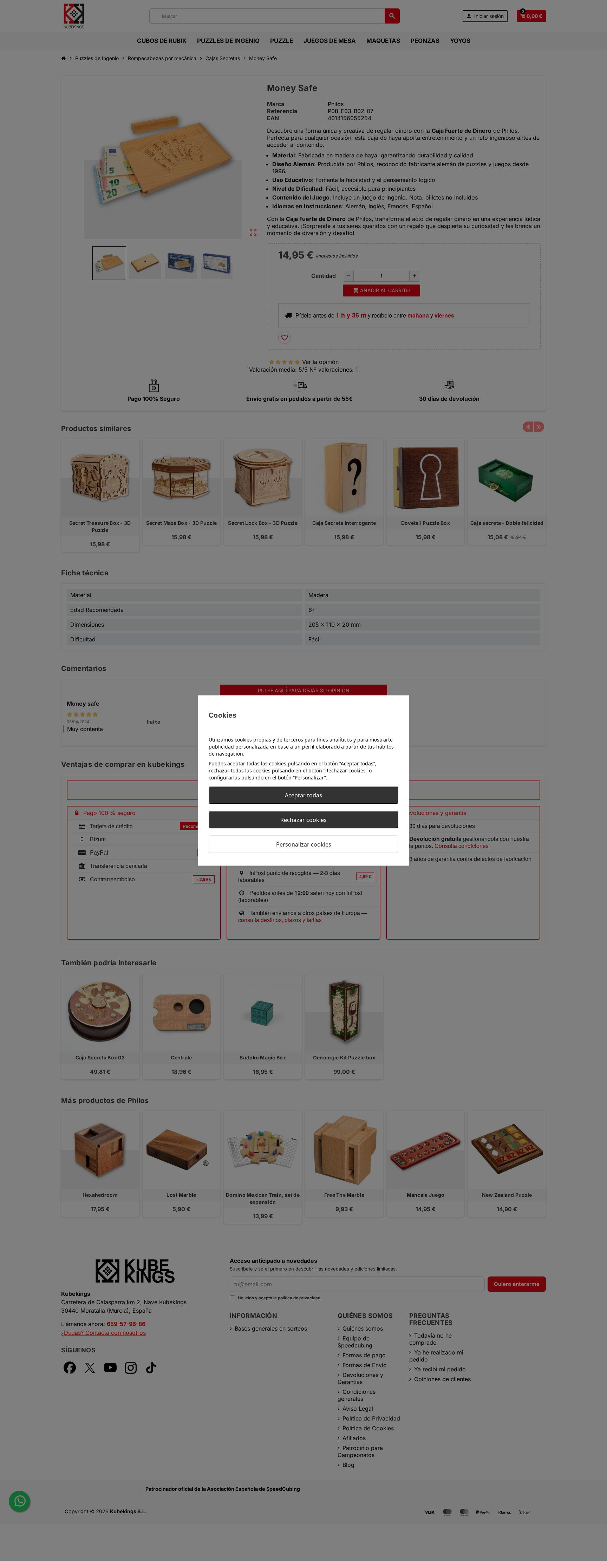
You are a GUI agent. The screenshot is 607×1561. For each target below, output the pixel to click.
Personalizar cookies (303, 844)
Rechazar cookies (303, 820)
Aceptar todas (303, 795)
